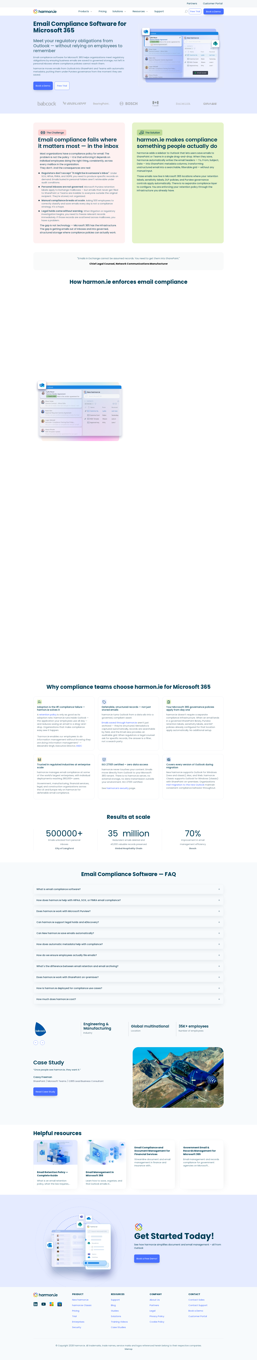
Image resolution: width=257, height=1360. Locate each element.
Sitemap (128, 1349)
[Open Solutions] (125, 11)
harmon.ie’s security (118, 788)
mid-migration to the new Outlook (185, 784)
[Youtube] (43, 1304)
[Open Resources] (146, 11)
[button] (35, 1042)
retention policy (48, 714)
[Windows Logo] (51, 1304)
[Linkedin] (35, 1304)
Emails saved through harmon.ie (119, 722)
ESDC (79, 745)
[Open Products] (91, 11)
